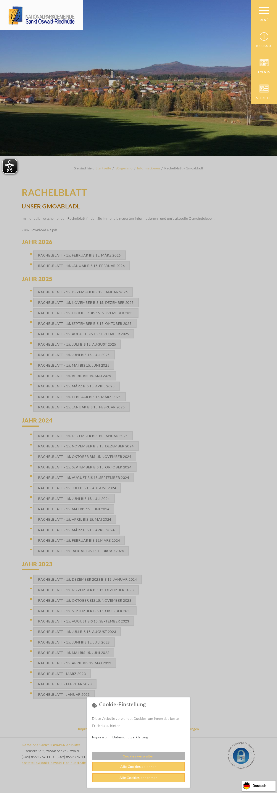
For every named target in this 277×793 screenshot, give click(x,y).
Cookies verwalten (139, 756)
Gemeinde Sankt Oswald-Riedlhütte (41, 15)
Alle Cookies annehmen (138, 777)
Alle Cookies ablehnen (138, 766)
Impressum (101, 737)
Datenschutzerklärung (130, 737)
